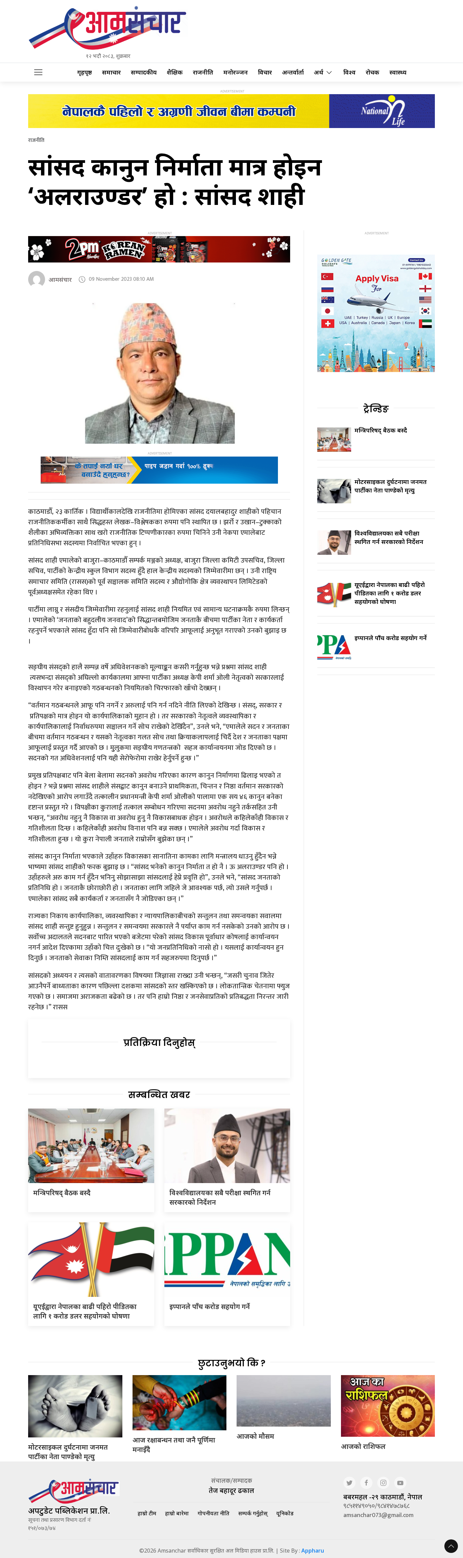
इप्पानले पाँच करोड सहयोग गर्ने (209, 1306)
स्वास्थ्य (397, 72)
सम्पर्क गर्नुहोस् (252, 1513)
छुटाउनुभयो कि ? (231, 1363)
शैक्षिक (175, 72)
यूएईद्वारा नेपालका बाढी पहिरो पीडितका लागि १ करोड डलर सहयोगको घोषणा (85, 1311)
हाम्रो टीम (147, 1513)
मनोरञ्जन (235, 72)
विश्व (349, 72)
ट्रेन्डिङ (376, 409)
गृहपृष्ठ (84, 72)
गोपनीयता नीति (213, 1513)
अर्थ (318, 72)
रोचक (372, 72)
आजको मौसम (255, 1436)
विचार (265, 72)
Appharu (312, 1550)
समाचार (111, 72)
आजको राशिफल (363, 1446)
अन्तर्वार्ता (293, 72)
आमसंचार (60, 279)
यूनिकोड (285, 1513)
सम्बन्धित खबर (159, 1095)
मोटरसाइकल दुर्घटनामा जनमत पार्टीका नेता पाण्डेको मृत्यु (391, 486)
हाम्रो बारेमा (177, 1513)
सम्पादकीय (144, 72)
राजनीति (203, 72)
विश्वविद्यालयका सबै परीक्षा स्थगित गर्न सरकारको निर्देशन (389, 537)
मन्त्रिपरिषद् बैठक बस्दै (61, 1192)
